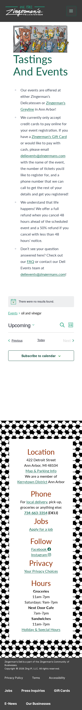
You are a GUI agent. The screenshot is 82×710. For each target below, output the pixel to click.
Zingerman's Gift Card (49, 136)
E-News (11, 703)
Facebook (39, 549)
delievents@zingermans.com (42, 155)
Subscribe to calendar (38, 355)
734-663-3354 (35, 512)
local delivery (36, 501)
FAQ (30, 261)
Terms (36, 677)
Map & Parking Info (41, 470)
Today (41, 340)
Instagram (39, 554)
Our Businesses (38, 703)
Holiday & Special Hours (41, 629)
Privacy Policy (14, 677)
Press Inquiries (33, 690)
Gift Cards (62, 690)
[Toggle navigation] (71, 11)
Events (13, 313)
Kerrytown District (32, 481)
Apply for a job (41, 529)
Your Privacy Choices (41, 571)
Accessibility (57, 677)
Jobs (8, 690)
